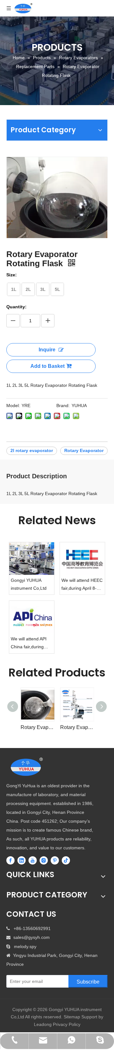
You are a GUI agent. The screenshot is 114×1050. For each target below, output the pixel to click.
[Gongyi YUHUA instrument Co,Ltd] (31, 558)
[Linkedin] (21, 860)
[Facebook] (10, 860)
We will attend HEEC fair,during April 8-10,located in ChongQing (82, 585)
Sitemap (72, 1016)
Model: (13, 405)
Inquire (47, 349)
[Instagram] (44, 860)
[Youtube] (32, 860)
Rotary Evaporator (84, 450)
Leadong (43, 1024)
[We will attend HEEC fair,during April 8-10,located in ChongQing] (82, 558)
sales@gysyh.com (31, 937)
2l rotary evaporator (31, 450)
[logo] (27, 767)
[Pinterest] (55, 860)
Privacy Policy (66, 1024)
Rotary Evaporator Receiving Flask (37, 727)
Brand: (63, 405)
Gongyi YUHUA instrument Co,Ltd (29, 584)
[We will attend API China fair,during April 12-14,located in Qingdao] (31, 617)
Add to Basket (47, 366)
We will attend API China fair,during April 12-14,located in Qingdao (29, 643)
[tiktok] (66, 860)
